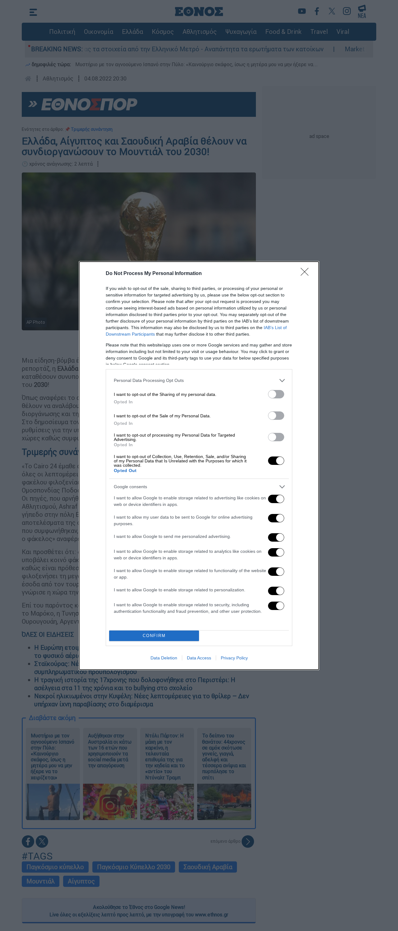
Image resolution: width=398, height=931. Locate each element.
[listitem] (199, 380)
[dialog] (199, 466)
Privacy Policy (234, 657)
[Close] (306, 274)
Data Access (199, 657)
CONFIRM (154, 635)
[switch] (276, 394)
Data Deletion (163, 657)
